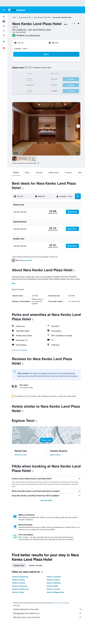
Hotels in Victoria (53, 580)
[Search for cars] (4, 26)
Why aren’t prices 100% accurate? (26, 617)
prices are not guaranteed (61, 603)
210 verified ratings (32, 35)
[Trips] (4, 41)
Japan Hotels (23, 17)
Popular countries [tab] (35, 565)
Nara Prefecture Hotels (40, 17)
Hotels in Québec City (20, 589)
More (14, 283)
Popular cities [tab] (19, 565)
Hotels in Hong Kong (20, 576)
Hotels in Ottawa (18, 580)
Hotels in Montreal (54, 583)
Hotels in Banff (52, 586)
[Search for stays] (4, 21)
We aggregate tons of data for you (26, 613)
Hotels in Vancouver (19, 586)
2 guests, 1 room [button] (20, 48)
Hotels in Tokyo (18, 592)
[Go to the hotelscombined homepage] (16, 10)
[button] (3, 9)
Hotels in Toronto (53, 589)
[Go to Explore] (4, 35)
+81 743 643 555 (19, 32)
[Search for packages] (4, 30)
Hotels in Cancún (18, 583)
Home (14, 17)
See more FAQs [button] (46, 500)
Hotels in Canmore (54, 576)
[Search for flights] (4, 16)
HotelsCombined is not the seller (26, 609)
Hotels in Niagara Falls (55, 592)
